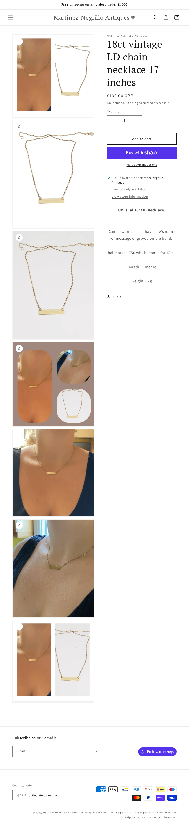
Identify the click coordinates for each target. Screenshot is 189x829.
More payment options (142, 164)
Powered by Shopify (93, 812)
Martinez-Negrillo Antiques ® (61, 812)
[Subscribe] (95, 751)
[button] (10, 17)
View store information (130, 196)
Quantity (113, 111)
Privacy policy (142, 812)
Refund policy (119, 812)
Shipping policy (135, 817)
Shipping (132, 103)
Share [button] (117, 296)
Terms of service (166, 812)
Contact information (163, 817)
